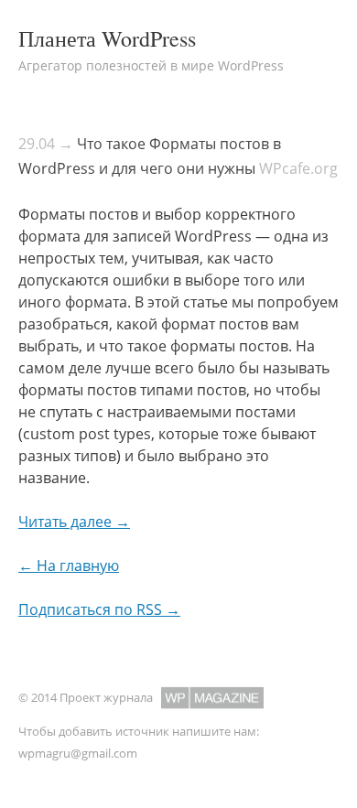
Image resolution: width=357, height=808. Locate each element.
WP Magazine (212, 698)
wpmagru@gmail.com (77, 753)
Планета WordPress (107, 38)
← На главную (68, 565)
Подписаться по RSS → (99, 609)
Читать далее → (74, 522)
